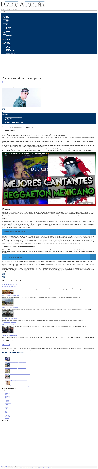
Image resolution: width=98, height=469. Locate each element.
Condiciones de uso (5, 467)
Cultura (5, 19)
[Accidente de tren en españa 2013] (49, 313)
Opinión (8, 49)
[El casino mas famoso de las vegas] (49, 292)
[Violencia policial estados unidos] (49, 330)
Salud (7, 46)
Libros (7, 20)
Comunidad (9, 35)
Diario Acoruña (4, 466)
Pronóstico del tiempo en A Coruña (13, 352)
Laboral (8, 31)
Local (4, 34)
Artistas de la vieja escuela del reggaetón (14, 122)
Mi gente (7, 119)
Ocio (7, 21)
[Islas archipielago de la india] (49, 322)
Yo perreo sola (8, 118)
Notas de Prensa (10, 50)
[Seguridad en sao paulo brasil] (49, 284)
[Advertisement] (49, 65)
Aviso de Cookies (43, 467)
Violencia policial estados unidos (9, 335)
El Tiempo (5, 16)
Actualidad (6, 17)
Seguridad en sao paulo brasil (9, 286)
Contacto (50, 467)
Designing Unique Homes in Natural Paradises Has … (17, 374)
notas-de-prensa (9, 409)
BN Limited (6, 345)
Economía (5, 23)
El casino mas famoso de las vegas (10, 295)
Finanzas (8, 29)
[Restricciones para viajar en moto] (49, 302)
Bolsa (7, 25)
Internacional (7, 39)
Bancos (8, 24)
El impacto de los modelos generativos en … (15, 362)
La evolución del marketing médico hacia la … (15, 368)
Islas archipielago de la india (8, 324)
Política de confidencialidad (17, 467)
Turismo (8, 47)
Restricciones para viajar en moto (10, 307)
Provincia (8, 36)
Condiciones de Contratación (31, 467)
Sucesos (8, 51)
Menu (2, 13)
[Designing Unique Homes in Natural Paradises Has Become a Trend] (7, 372)
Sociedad (8, 45)
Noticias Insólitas (10, 53)
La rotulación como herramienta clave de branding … (17, 386)
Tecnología (6, 42)
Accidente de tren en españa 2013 (10, 318)
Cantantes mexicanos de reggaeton (13, 117)
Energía (8, 28)
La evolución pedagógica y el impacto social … (16, 380)
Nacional (5, 38)
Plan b (6, 121)
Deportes (5, 40)
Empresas (8, 27)
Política (5, 32)
